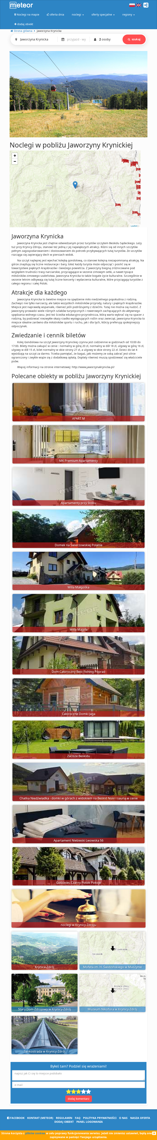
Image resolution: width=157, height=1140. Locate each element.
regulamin (64, 1118)
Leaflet (134, 225)
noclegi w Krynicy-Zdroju (78, 925)
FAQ (77, 1118)
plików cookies (35, 1133)
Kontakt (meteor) (40, 1118)
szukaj (136, 39)
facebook (17, 1118)
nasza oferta (140, 1118)
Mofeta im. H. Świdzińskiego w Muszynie (112, 967)
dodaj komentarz (78, 1098)
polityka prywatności (99, 1118)
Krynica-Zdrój (44, 967)
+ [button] (15, 155)
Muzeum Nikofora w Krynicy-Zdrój (112, 1009)
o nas (123, 1118)
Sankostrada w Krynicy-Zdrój (44, 1051)
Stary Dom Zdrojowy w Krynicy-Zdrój (44, 1009)
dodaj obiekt (64, 1122)
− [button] (15, 161)
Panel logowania (89, 1122)
